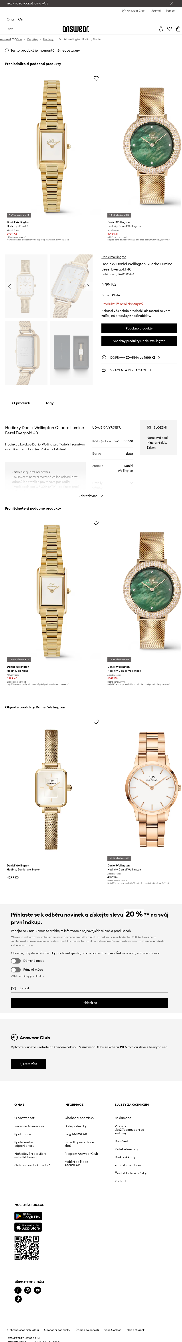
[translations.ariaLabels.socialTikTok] (18, 1299)
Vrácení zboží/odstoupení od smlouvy (129, 1129)
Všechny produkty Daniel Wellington (139, 341)
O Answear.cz (24, 1118)
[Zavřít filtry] (171, 3)
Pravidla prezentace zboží (79, 1144)
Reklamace (123, 1118)
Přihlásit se (89, 1003)
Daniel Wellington (113, 257)
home (12, 39)
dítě (10, 29)
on (20, 19)
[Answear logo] (76, 29)
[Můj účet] (161, 29)
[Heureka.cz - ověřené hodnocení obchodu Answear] (32, 1317)
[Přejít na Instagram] (27, 1290)
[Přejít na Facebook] (18, 1290)
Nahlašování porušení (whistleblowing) (30, 1155)
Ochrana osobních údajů (32, 1165)
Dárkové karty (125, 1157)
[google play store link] (28, 1216)
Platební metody (126, 1149)
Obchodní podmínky (79, 1118)
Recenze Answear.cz (29, 1126)
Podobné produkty (139, 328)
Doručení (121, 1141)
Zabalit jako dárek (128, 1165)
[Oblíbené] (169, 29)
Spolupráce (22, 1134)
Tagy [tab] (50, 403)
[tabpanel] (91, 454)
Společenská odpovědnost (24, 1144)
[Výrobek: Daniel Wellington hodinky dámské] (53, 146)
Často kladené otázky (131, 1173)
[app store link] (28, 1226)
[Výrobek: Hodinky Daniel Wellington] (53, 789)
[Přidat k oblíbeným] (96, 78)
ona (10, 19)
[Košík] (178, 29)
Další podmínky (76, 1126)
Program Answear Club (81, 1154)
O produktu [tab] (21, 403)
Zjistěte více (28, 1064)
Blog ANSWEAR (76, 1134)
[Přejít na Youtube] (37, 1290)
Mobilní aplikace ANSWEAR (76, 1163)
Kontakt (120, 1181)
